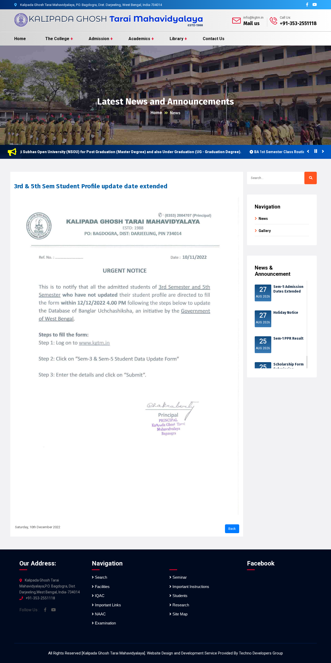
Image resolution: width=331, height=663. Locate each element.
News (175, 112)
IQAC (99, 595)
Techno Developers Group (261, 653)
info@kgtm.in (253, 17)
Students (179, 595)
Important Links (107, 605)
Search (100, 577)
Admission (99, 38)
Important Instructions (190, 586)
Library (176, 38)
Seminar (179, 577)
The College (57, 38)
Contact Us (213, 38)
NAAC (100, 614)
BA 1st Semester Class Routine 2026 (268, 152)
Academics (139, 38)
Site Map (179, 614)
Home (20, 38)
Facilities (102, 586)
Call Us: (285, 17)
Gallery (265, 231)
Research (180, 605)
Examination (105, 623)
